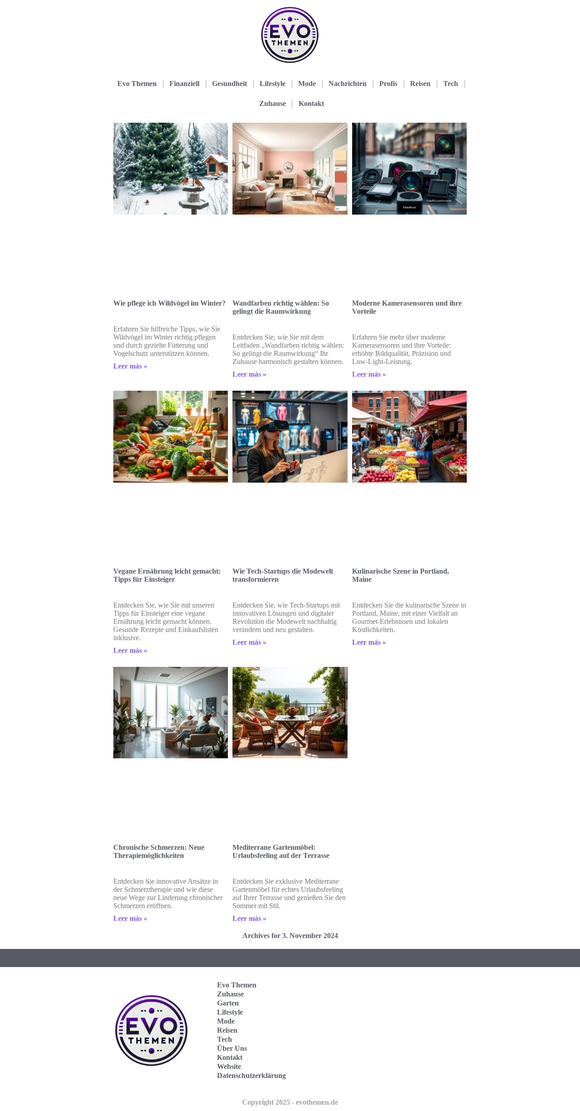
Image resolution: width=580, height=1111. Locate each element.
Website (229, 1066)
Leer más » (130, 366)
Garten (228, 1003)
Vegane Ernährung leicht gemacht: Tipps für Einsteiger (167, 575)
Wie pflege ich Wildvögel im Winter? (169, 303)
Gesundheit (229, 83)
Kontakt (311, 103)
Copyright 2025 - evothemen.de (290, 1102)
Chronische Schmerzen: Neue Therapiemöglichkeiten (158, 851)
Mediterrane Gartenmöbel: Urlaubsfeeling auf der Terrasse (280, 851)
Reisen (420, 83)
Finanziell (184, 83)
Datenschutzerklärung (251, 1075)
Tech (450, 83)
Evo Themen (137, 83)
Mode (307, 83)
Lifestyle (272, 83)
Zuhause (272, 103)
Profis (388, 83)
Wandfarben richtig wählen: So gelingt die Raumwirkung (280, 307)
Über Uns (232, 1048)
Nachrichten (348, 83)
